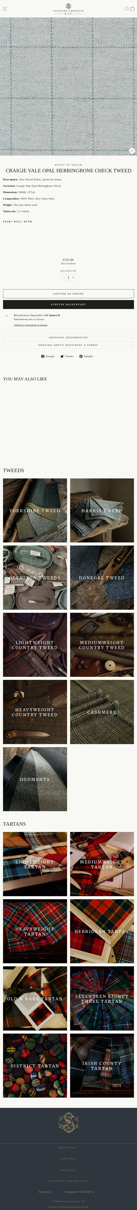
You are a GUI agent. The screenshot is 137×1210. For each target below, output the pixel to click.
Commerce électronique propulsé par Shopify (68, 1207)
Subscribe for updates (67, 1181)
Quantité (68, 271)
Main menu (67, 1147)
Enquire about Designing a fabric (68, 345)
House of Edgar (68, 165)
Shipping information (68, 337)
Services (67, 1158)
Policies (67, 1170)
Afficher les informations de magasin (30, 325)
